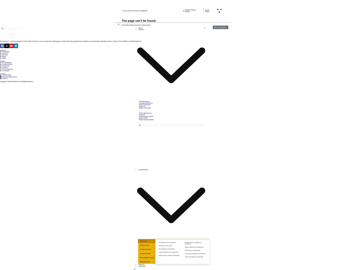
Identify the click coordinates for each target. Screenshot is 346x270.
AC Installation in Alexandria (166, 249)
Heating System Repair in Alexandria (169, 255)
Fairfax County (144, 245)
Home (140, 28)
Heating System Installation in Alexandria (193, 243)
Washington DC (145, 262)
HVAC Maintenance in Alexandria (194, 247)
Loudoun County (145, 253)
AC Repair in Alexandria (165, 245)
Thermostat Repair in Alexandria (194, 257)
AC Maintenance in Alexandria (167, 242)
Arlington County (145, 249)
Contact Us (142, 266)
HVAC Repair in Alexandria (192, 250)
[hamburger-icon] (204, 28)
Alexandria (143, 241)
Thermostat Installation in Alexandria (195, 253)
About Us (141, 264)
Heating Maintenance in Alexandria (168, 252)
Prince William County (147, 257)
